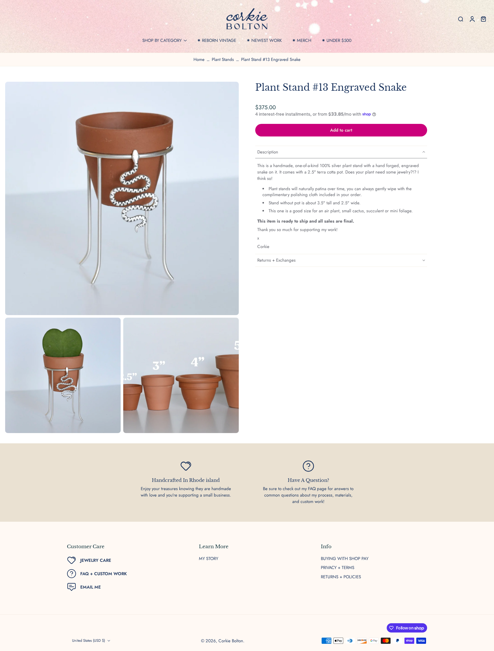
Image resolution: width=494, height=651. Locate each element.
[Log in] (472, 19)
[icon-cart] (483, 19)
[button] (341, 130)
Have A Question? (308, 480)
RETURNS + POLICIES (341, 577)
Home (199, 59)
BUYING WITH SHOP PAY (344, 559)
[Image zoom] (122, 198)
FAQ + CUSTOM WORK (103, 574)
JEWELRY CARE (95, 560)
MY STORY (208, 559)
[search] (460, 19)
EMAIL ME (90, 587)
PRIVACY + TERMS (337, 568)
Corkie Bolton (230, 641)
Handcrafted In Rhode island (186, 480)
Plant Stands (223, 59)
